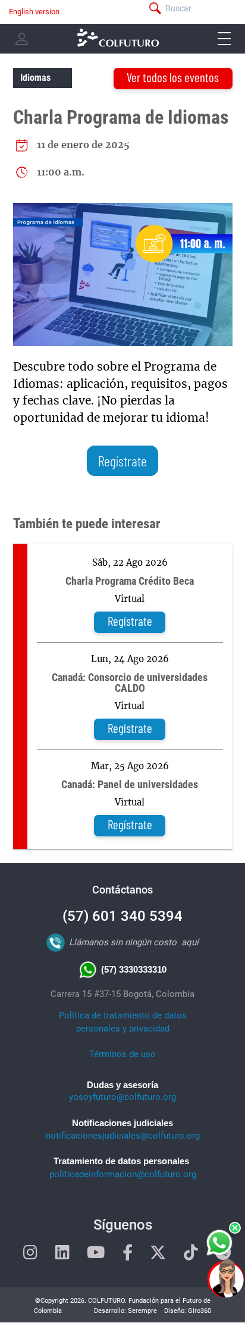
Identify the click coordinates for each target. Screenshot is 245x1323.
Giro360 (199, 1311)
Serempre (142, 1311)
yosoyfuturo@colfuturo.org (122, 1097)
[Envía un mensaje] (220, 1243)
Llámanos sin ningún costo (123, 942)
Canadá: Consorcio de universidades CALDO (130, 683)
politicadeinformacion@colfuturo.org (122, 1174)
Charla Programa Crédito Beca (129, 581)
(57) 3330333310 (134, 969)
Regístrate (122, 460)
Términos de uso (122, 1054)
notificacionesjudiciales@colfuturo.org (123, 1135)
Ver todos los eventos (173, 77)
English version (34, 11)
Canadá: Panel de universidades (129, 784)
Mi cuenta (21, 39)
